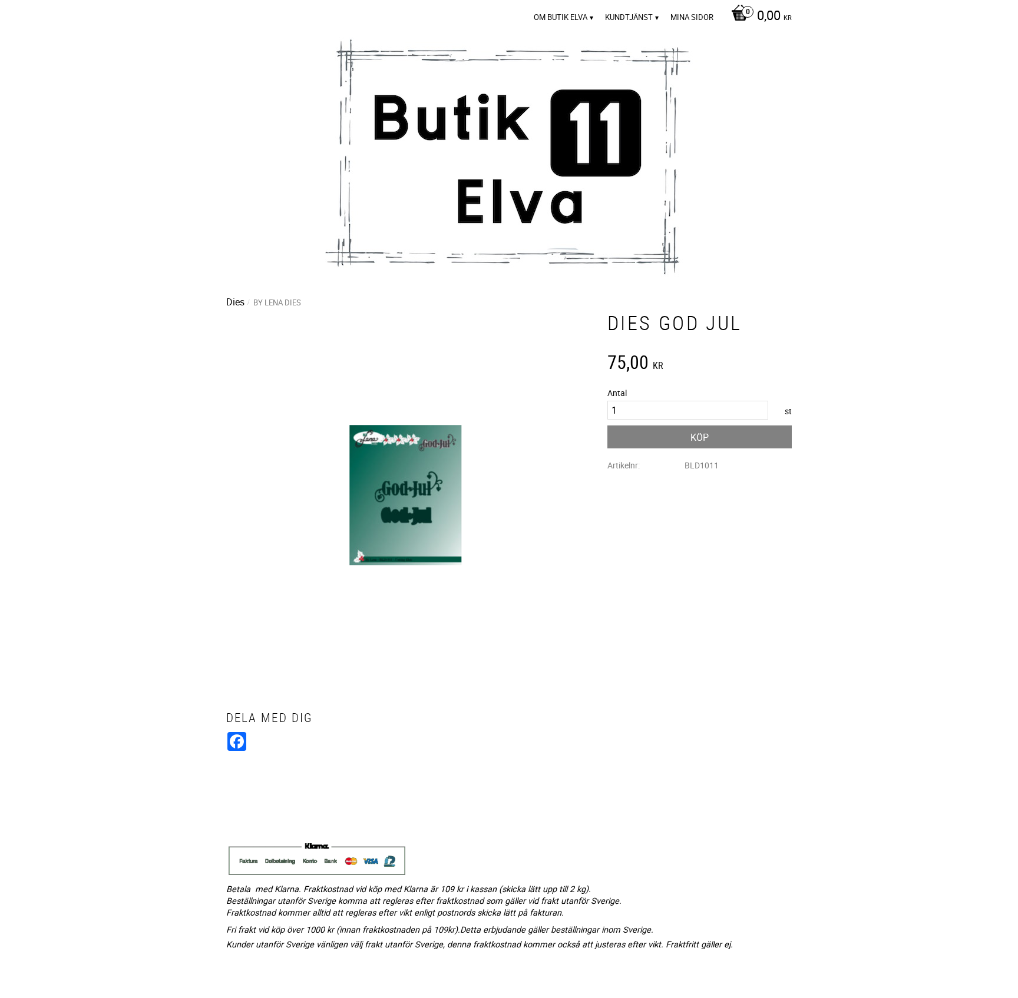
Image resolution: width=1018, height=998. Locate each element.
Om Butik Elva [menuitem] (560, 17)
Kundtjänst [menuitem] (629, 17)
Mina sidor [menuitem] (691, 17)
